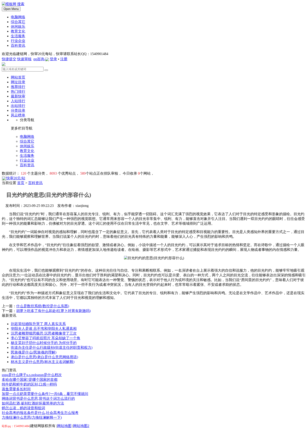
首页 (20, 183)
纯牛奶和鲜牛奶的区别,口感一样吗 (29, 384)
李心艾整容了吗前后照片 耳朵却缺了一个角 (45, 338)
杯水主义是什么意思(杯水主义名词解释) (42, 362)
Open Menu (11, 9)
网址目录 (18, 82)
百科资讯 (35, 183)
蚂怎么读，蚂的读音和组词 (23, 408)
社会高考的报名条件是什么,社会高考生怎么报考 (40, 413)
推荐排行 (18, 87)
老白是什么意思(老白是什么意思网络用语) (44, 357)
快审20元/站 (15, 178)
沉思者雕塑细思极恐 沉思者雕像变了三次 (44, 333)
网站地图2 (81, 426)
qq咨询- (39, 59)
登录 (53, 59)
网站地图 (64, 426)
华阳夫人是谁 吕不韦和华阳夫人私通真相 (44, 328)
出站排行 (18, 106)
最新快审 (18, 96)
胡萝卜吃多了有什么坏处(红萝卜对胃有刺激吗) (53, 311)
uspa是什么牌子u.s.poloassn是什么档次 (32, 375)
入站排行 (18, 101)
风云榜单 (18, 115)
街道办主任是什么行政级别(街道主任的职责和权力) (51, 347)
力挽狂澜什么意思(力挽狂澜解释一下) (32, 417)
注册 (63, 59)
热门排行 (18, 91)
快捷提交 (9, 59)
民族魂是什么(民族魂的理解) (33, 352)
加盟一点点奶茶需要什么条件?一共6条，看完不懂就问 (45, 394)
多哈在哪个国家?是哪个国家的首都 (29, 379)
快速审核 (24, 59)
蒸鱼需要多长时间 (16, 389)
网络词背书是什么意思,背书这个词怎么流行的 (38, 398)
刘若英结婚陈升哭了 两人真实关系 (38, 324)
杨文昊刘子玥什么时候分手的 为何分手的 (44, 343)
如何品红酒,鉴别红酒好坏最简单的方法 (33, 403)
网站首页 (18, 77)
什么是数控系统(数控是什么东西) (42, 306)
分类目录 (18, 110)
